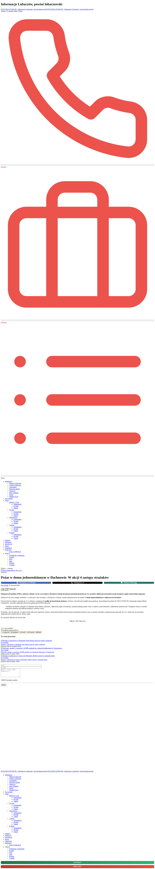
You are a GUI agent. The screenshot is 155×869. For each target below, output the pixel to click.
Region (11, 563)
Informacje (8, 481)
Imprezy (8, 540)
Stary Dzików (14, 493)
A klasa (11, 525)
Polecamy (8, 550)
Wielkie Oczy (13, 497)
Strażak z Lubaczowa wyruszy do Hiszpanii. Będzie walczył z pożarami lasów (24, 659)
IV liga (11, 510)
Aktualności (17, 504)
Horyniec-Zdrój (14, 489)
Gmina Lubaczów (15, 485)
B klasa (11, 533)
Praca (7, 546)
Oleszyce (12, 491)
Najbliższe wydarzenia (16, 555)
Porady (11, 557)
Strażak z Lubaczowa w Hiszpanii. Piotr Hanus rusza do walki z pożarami (23, 644)
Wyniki (15, 506)
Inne (10, 561)
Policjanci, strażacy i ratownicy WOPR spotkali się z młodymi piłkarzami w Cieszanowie (27, 652)
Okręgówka (13, 517)
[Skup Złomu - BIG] (11, 570)
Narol (11, 495)
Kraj (10, 559)
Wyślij (3, 685)
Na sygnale (9, 498)
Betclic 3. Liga (14, 502)
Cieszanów (13, 487)
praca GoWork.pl (15, 552)
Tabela (15, 508)
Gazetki (11, 565)
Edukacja (8, 542)
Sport (7, 500)
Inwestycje (8, 544)
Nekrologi (8, 548)
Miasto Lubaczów (15, 483)
